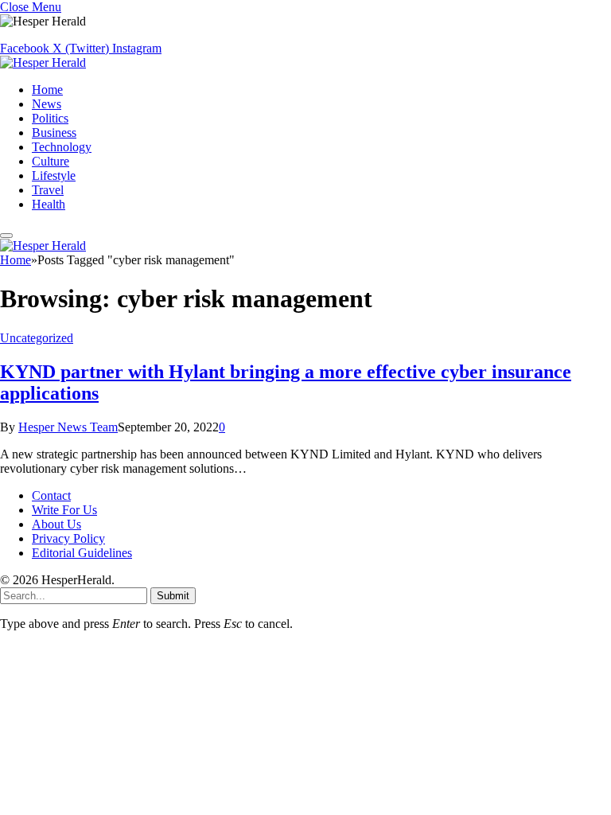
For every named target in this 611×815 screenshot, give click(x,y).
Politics (50, 118)
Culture (50, 161)
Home (47, 89)
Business (54, 132)
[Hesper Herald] (43, 62)
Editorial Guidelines (82, 553)
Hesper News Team (68, 427)
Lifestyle (54, 175)
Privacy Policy (68, 538)
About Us (56, 524)
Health (48, 204)
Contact (51, 495)
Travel (48, 190)
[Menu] (6, 235)
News (46, 104)
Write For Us (64, 510)
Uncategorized (36, 338)
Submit (173, 596)
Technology (61, 147)
